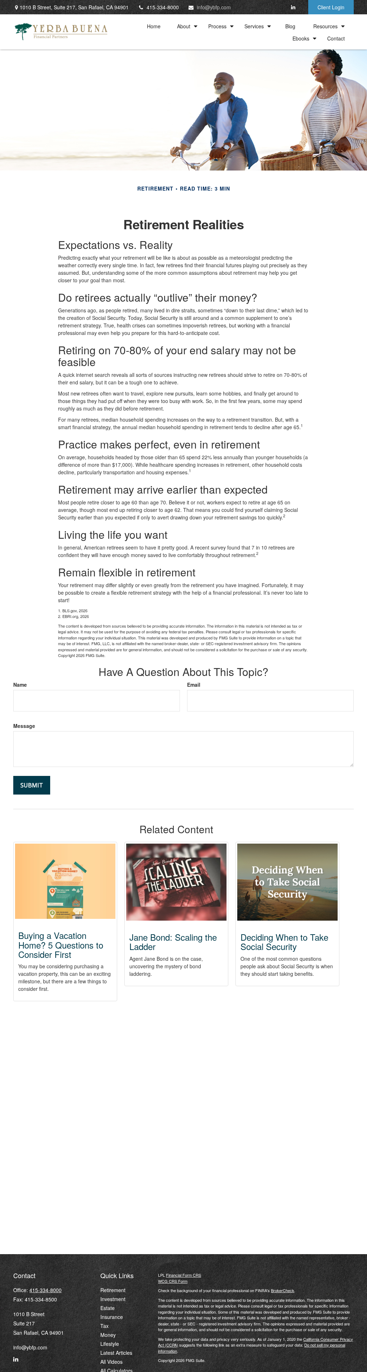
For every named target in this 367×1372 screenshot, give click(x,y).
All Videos (111, 1361)
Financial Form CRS (183, 1275)
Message (24, 725)
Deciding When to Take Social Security (284, 942)
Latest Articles (116, 1352)
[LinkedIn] (293, 7)
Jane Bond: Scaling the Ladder (173, 942)
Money (108, 1334)
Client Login (331, 7)
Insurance (111, 1316)
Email (193, 684)
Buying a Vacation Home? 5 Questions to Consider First (60, 944)
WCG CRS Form (172, 1281)
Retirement (112, 1290)
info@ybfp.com (214, 7)
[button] (153, 26)
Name (20, 684)
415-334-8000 (163, 7)
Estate (107, 1307)
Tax (104, 1325)
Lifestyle (109, 1343)
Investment (112, 1299)
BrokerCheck (282, 1290)
